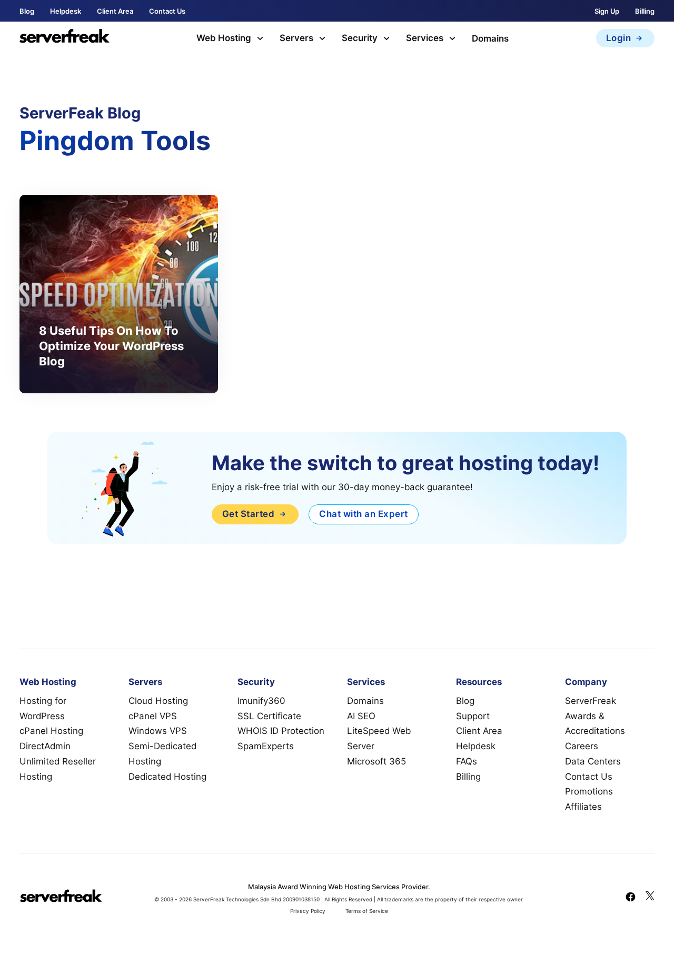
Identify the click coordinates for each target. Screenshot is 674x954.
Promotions (589, 791)
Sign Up (606, 11)
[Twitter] (650, 898)
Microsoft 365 (376, 761)
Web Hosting (223, 38)
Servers (296, 38)
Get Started (248, 514)
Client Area (115, 11)
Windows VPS (157, 731)
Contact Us (167, 11)
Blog (26, 11)
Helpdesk (65, 11)
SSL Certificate (269, 716)
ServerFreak (590, 700)
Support (473, 716)
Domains (490, 38)
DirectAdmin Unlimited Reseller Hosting (57, 761)
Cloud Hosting (158, 700)
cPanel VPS (152, 716)
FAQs (466, 761)
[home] (64, 38)
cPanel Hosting (51, 731)
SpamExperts (265, 746)
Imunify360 (261, 700)
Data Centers (593, 761)
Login (618, 38)
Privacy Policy (307, 911)
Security (360, 38)
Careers (581, 746)
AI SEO (361, 716)
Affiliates (583, 806)
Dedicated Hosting (167, 776)
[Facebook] (631, 898)
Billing (645, 11)
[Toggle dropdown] (260, 38)
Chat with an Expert (363, 514)
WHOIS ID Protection (280, 731)
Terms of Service (366, 911)
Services (424, 38)
